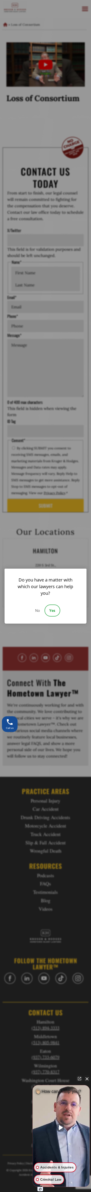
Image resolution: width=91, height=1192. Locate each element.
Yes (52, 610)
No (37, 610)
